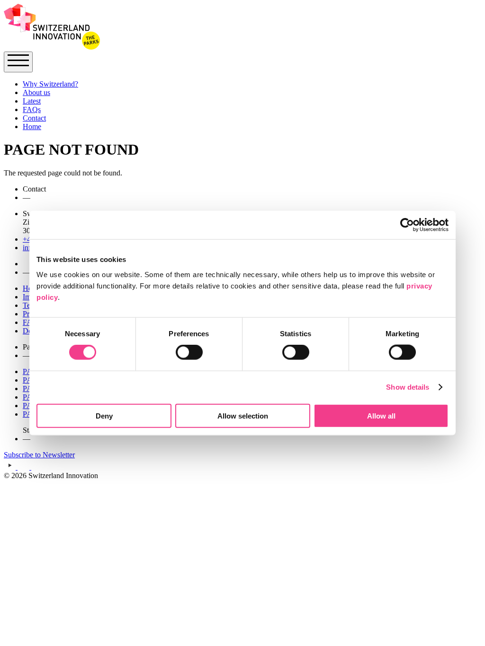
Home (32, 126)
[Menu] (18, 62)
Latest (32, 101)
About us (36, 92)
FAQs (32, 109)
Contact (34, 118)
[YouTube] (11, 467)
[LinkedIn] (36, 467)
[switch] (189, 352)
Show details (407, 387)
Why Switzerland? (50, 84)
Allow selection (242, 415)
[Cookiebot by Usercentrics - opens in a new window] (407, 225)
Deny (104, 415)
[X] (24, 467)
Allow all (381, 415)
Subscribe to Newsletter (39, 455)
